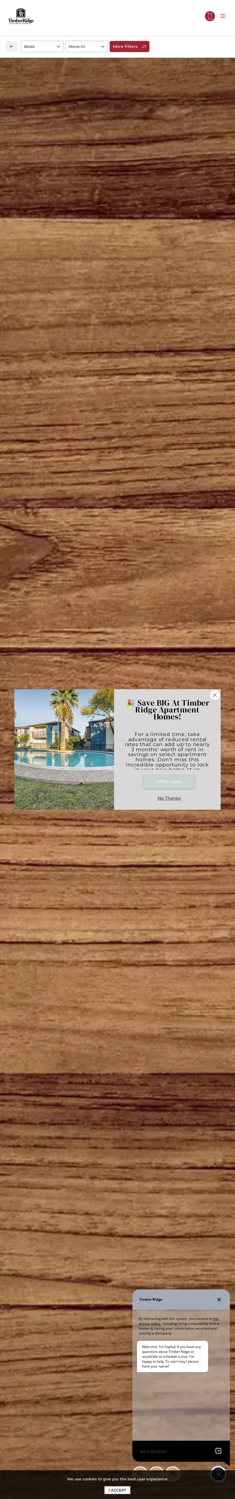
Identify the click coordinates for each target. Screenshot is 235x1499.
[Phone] (210, 16)
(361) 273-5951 (32, 570)
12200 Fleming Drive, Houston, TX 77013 (63, 557)
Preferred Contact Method (151, 575)
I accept (117, 1490)
